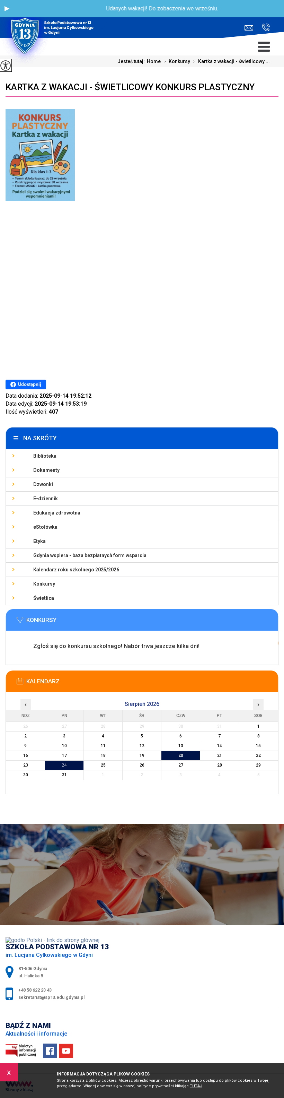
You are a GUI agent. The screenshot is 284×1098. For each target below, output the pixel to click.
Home (154, 61)
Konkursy (176, 61)
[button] (7, 8)
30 (25, 774)
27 (180, 765)
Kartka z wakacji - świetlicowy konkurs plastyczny (130, 87)
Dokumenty (46, 470)
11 (103, 745)
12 (142, 745)
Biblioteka (44, 456)
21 (219, 755)
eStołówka (45, 527)
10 (64, 745)
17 (64, 755)
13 (180, 745)
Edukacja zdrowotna (56, 513)
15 (258, 745)
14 (219, 745)
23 (25, 765)
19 (142, 755)
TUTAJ (196, 1086)
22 (258, 755)
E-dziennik (45, 498)
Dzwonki (43, 484)
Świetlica (43, 598)
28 (219, 765)
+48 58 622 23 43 (263, 28)
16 (25, 755)
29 (258, 765)
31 (64, 774)
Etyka (39, 541)
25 (103, 765)
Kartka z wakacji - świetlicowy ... (231, 61)
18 (103, 755)
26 (142, 765)
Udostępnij (29, 384)
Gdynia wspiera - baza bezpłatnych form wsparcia (90, 555)
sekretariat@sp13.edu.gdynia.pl (251, 28)
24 (64, 765)
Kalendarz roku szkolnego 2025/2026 (76, 569)
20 (180, 755)
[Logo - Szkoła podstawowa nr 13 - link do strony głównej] (54, 19)
